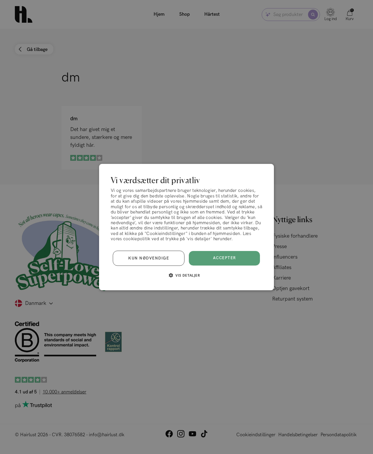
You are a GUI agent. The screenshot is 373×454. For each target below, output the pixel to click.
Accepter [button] (224, 258)
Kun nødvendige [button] (148, 258)
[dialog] (186, 227)
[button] (186, 275)
